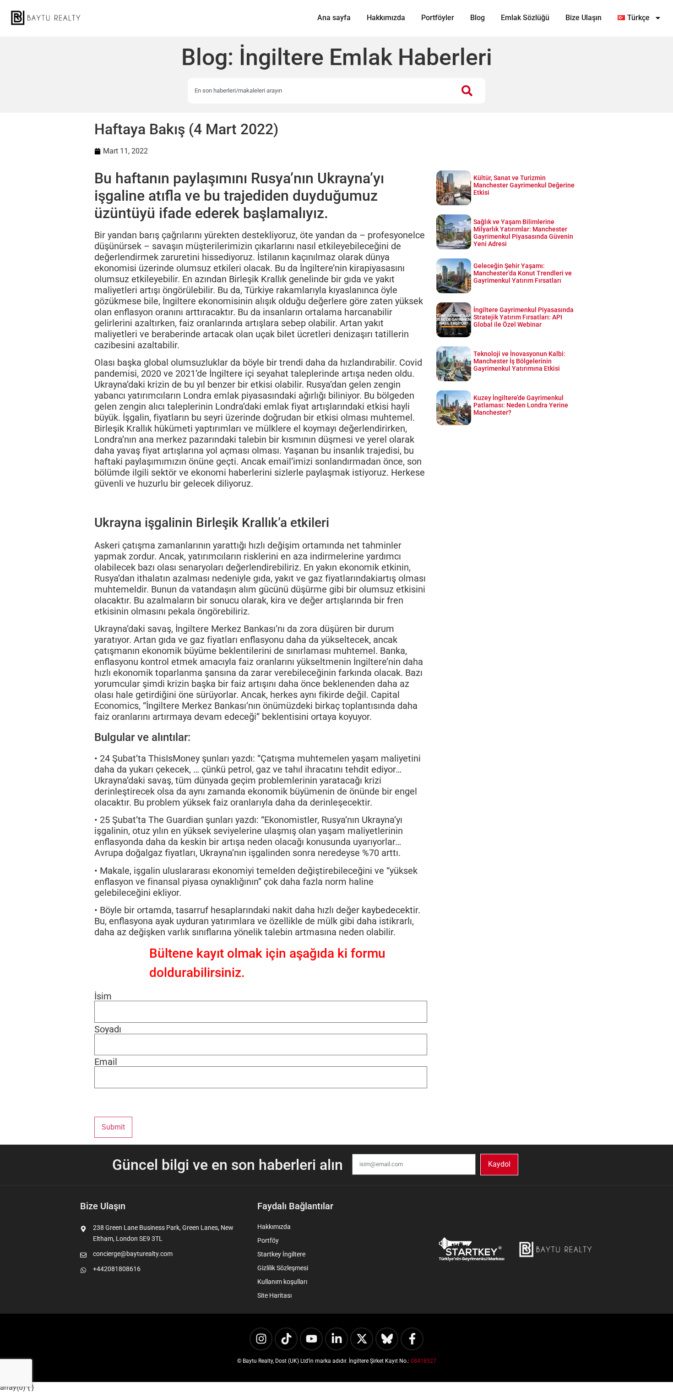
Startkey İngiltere (281, 1254)
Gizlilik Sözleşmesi (282, 1268)
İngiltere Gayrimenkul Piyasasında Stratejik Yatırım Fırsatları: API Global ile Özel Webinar (523, 317)
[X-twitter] (361, 1338)
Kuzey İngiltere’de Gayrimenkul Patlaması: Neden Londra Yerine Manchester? (520, 405)
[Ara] (468, 91)
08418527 (423, 1361)
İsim (103, 996)
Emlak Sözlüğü (525, 17)
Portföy (268, 1240)
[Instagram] (261, 1338)
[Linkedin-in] (336, 1338)
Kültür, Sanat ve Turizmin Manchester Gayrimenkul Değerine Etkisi (524, 185)
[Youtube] (311, 1338)
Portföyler (437, 17)
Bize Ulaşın (583, 17)
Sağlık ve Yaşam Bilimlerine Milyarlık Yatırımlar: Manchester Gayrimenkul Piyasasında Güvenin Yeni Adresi (523, 232)
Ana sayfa (334, 17)
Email (105, 1061)
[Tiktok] (286, 1338)
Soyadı (107, 1029)
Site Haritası (274, 1295)
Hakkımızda (386, 17)
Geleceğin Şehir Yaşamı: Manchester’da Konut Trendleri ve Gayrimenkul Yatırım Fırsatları (522, 273)
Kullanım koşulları (282, 1281)
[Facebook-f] (412, 1338)
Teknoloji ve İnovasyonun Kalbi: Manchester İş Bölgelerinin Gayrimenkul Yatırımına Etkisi (519, 361)
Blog (477, 17)
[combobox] (320, 91)
